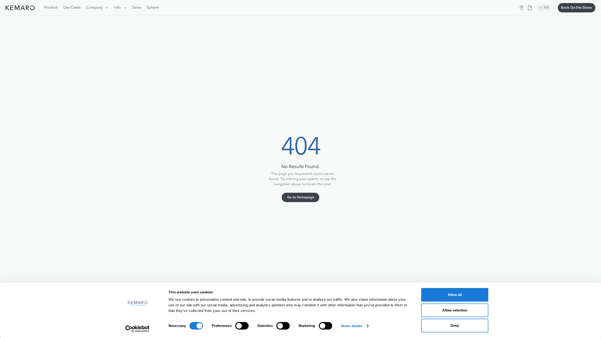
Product (51, 8)
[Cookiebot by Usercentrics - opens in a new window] (137, 328)
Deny (455, 325)
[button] (97, 8)
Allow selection (454, 310)
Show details (351, 326)
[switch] (242, 326)
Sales (136, 8)
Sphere (153, 8)
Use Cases (72, 8)
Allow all (455, 295)
